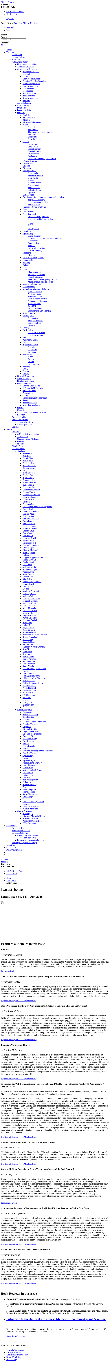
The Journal (11, 880)
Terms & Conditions (15, 1350)
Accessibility (11, 1359)
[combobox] (13, 39)
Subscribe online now (15, 1336)
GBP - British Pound (15, 11)
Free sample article (9, 1203)
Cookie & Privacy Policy (17, 1355)
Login (9, 30)
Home (9, 50)
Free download (7, 971)
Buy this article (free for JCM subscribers (18, 1244)
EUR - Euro (11, 14)
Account (4, 859)
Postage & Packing (14, 1352)
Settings (4, 862)
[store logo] (25, 23)
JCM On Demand (14, 850)
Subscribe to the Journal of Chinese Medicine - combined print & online (56, 1319)
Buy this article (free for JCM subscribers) (18, 1000)
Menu (3, 45)
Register (9, 28)
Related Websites (13, 1357)
